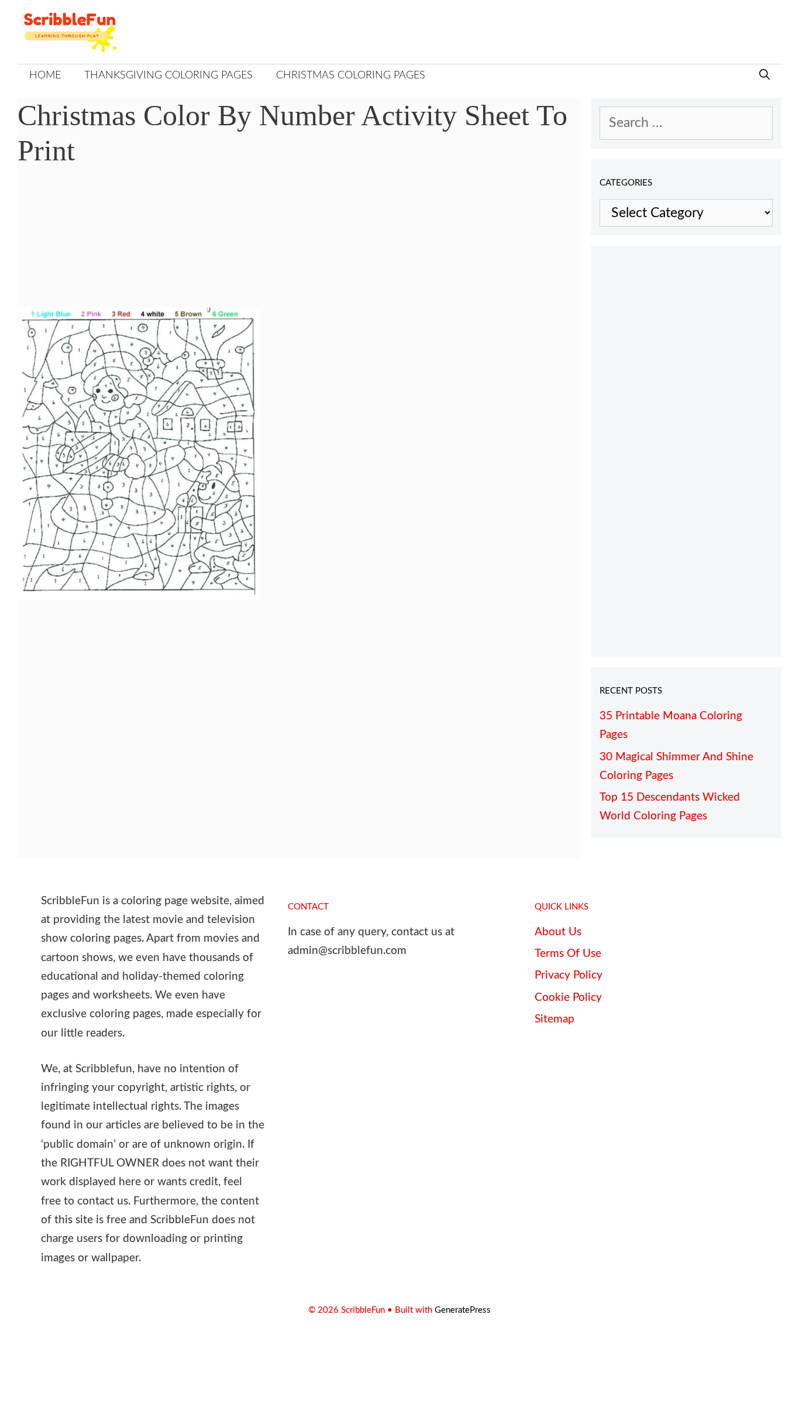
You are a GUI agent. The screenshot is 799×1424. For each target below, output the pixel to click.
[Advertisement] (299, 245)
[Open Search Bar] (764, 75)
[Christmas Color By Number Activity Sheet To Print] (139, 595)
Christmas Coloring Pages (350, 75)
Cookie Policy (568, 997)
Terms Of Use (568, 953)
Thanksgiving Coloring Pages (168, 75)
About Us (558, 932)
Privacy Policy (568, 975)
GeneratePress (463, 1310)
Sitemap (554, 1019)
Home (45, 75)
